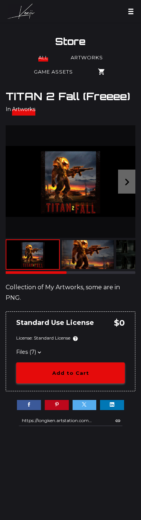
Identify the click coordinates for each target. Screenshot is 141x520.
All (43, 57)
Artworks (87, 57)
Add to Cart (70, 373)
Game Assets (53, 72)
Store (70, 41)
